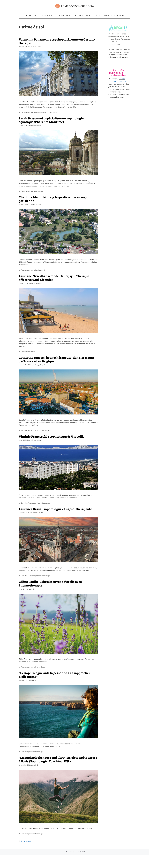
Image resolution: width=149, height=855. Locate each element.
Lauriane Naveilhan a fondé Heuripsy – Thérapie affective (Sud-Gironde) (54, 278)
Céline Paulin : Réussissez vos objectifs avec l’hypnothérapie (50, 584)
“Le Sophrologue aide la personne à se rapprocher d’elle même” (54, 675)
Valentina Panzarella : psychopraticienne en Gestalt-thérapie (57, 41)
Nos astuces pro (82, 15)
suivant (27, 841)
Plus (96, 15)
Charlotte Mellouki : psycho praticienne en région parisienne (54, 199)
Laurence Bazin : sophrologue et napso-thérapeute (55, 509)
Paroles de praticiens (114, 15)
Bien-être (24, 430)
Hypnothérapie (47, 15)
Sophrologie (31, 15)
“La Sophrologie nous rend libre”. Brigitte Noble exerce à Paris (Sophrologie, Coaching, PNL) (58, 759)
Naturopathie (64, 15)
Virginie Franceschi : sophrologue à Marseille (51, 437)
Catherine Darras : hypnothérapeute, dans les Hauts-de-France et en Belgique (57, 359)
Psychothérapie (52, 112)
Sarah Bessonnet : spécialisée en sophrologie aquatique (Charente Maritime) (51, 120)
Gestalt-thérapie (40, 112)
